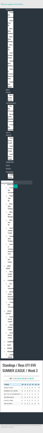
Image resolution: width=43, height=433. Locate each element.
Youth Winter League (10, 156)
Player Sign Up (10, 22)
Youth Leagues (8, 133)
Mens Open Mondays (10, 39)
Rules (8, 165)
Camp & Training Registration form (12, 74)
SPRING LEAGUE (11, 176)
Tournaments (11, 103)
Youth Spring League (10, 140)
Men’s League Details (10, 97)
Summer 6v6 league (11, 84)
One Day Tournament (11, 108)
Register (9, 9)
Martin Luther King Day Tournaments (12, 117)
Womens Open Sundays (11, 63)
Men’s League (8, 91)
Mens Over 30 (10, 47)
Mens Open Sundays (10, 30)
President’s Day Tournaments (12, 14)
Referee (8, 169)
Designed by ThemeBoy (7, 427)
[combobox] (22, 183)
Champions (10, 162)
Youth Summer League (10, 55)
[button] (7, 182)
